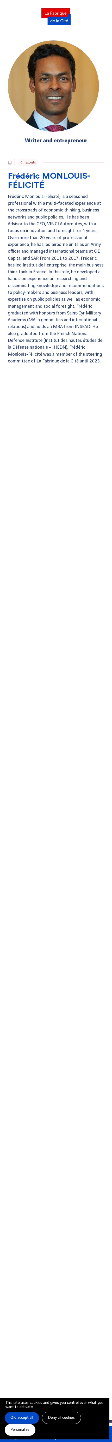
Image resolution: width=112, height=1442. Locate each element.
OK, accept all (21, 1418)
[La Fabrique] (56, 15)
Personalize (19, 1430)
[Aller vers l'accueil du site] (10, 162)
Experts (31, 162)
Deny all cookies (61, 1418)
